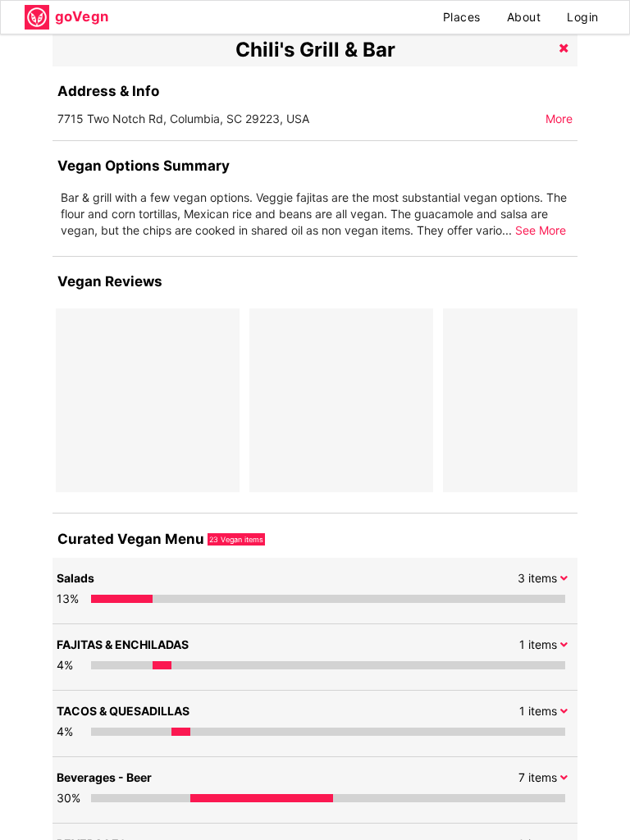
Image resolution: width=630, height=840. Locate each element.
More (559, 119)
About (524, 17)
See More (540, 230)
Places (462, 17)
